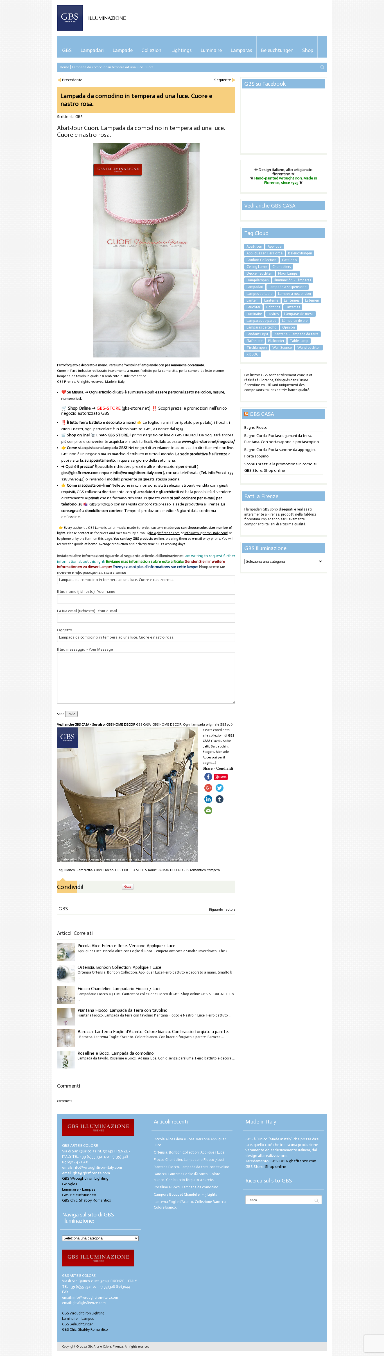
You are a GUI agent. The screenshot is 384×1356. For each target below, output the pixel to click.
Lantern (253, 300)
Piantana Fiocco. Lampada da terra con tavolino (123, 1010)
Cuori (98, 870)
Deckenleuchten (259, 273)
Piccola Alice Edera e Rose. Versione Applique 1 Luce (126, 945)
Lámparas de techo (262, 327)
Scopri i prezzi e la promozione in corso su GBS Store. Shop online (280, 467)
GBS (67, 50)
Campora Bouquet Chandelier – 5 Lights (185, 1194)
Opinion (288, 327)
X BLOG (253, 354)
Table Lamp (299, 341)
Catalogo (289, 260)
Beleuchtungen (277, 50)
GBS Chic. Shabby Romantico (86, 1200)
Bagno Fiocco (256, 427)
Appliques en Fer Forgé (265, 253)
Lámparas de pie (295, 320)
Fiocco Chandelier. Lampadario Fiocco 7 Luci (119, 988)
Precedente (72, 80)
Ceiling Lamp (257, 267)
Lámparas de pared (261, 320)
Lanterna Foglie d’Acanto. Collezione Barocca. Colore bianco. (190, 1205)
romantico (198, 870)
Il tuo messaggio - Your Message (85, 649)
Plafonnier (276, 341)
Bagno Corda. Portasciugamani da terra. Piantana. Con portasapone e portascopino (281, 438)
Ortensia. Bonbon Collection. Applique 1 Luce (119, 967)
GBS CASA (262, 414)
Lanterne (271, 300)
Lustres (273, 314)
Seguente (222, 80)
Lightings (181, 50)
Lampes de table (259, 293)
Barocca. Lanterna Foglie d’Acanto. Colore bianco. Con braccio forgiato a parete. (153, 1031)
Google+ (70, 1184)
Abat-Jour (254, 246)
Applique (274, 246)
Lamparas (241, 50)
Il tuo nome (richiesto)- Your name (86, 591)
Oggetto (64, 630)
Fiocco (108, 870)
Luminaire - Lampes (79, 1189)
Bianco (69, 870)
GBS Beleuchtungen (79, 1195)
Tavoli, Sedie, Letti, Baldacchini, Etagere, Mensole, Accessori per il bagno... (217, 752)
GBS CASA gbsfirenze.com (293, 1161)
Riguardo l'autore (222, 909)
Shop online (275, 1166)
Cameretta (84, 870)
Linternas (293, 307)
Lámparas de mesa (298, 314)
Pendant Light (257, 334)
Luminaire (211, 50)
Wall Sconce (282, 347)
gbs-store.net (136, 408)
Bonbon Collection (261, 260)
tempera (213, 870)
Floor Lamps (287, 273)
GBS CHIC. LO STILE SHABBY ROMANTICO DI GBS (151, 870)
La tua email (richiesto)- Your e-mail (87, 611)
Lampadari (92, 50)
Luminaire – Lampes (78, 1318)
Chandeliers (281, 267)
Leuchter (253, 307)
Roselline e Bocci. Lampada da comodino (116, 1053)
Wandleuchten (308, 347)
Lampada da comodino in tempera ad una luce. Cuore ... (114, 67)
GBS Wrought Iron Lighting (85, 1178)
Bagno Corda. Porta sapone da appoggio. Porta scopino (280, 452)
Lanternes (291, 300)
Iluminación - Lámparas (292, 280)
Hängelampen (258, 280)
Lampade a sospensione (287, 287)
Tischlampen (257, 347)
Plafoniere (255, 341)
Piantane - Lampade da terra (296, 334)
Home (64, 67)
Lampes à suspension (294, 293)
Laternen (312, 300)
